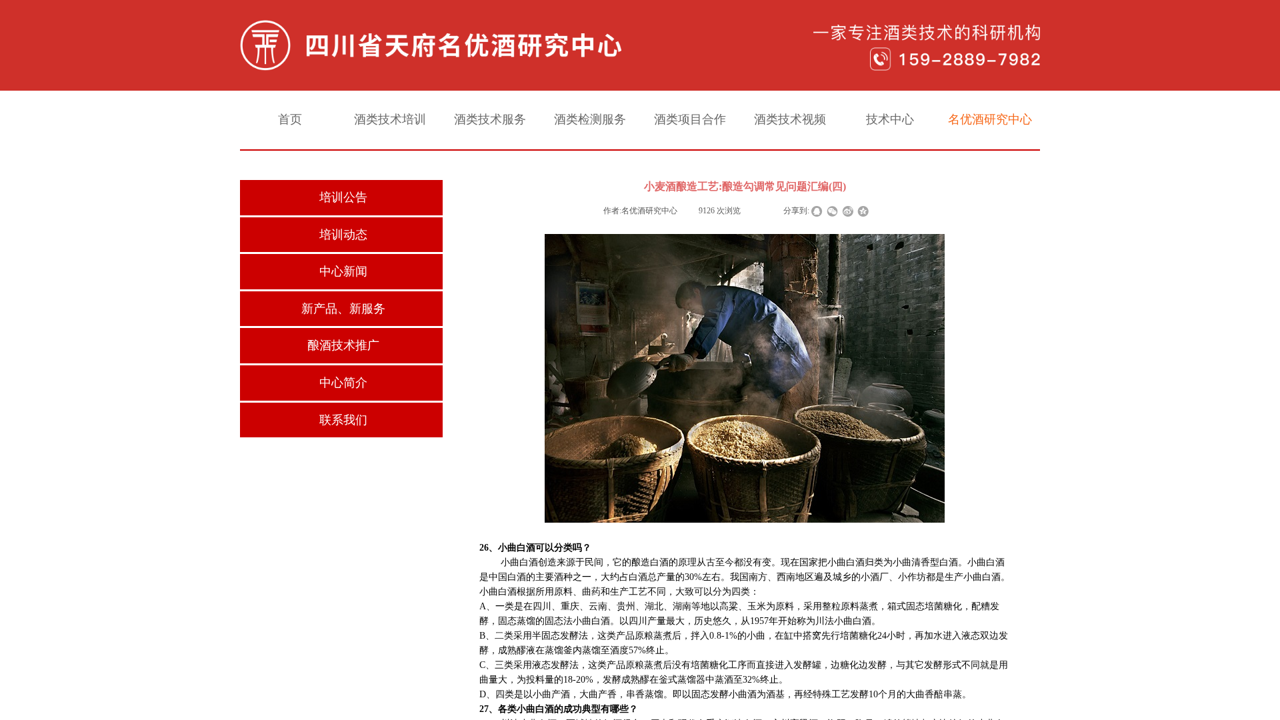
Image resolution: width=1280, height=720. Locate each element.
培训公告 (343, 197)
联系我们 (343, 420)
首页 (290, 119)
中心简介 (343, 382)
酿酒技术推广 (343, 345)
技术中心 (890, 119)
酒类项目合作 (690, 119)
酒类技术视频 (790, 119)
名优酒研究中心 (990, 119)
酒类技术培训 (390, 119)
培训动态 (343, 234)
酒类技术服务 (490, 119)
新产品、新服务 (343, 308)
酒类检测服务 (590, 119)
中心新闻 (343, 271)
